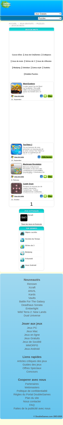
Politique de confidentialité (32, 390)
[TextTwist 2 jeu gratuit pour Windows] (16, 143)
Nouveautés (32, 279)
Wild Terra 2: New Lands (32, 312)
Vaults (32, 298)
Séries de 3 (29, 246)
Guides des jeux (32, 364)
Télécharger (47, 157)
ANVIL (32, 291)
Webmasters (32, 387)
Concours (32, 371)
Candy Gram (28, 184)
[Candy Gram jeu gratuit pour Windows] (16, 182)
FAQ (32, 405)
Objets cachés (31, 232)
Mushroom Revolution (32, 164)
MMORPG (32, 345)
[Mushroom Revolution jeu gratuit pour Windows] (16, 163)
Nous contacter (32, 401)
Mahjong (28, 252)
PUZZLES (40, 24)
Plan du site (32, 398)
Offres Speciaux (32, 368)
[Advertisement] (31, 119)
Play (50, 96)
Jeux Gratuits (32, 338)
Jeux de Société (32, 341)
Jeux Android (30, 265)
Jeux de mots (19, 96)
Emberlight (32, 308)
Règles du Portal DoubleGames (32, 394)
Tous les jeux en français (31, 224)
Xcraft (32, 287)
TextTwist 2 (27, 145)
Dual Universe (32, 315)
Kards (32, 294)
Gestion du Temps (32, 239)
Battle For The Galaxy (32, 301)
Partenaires (32, 383)
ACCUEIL (13, 24)
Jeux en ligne (32, 334)
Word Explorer (29, 84)
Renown (32, 284)
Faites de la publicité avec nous (32, 408)
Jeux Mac (32, 331)
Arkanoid (29, 259)
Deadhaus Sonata (31, 305)
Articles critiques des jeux (32, 361)
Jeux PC (32, 327)
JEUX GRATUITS (27, 24)
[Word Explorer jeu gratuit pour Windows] (16, 82)
